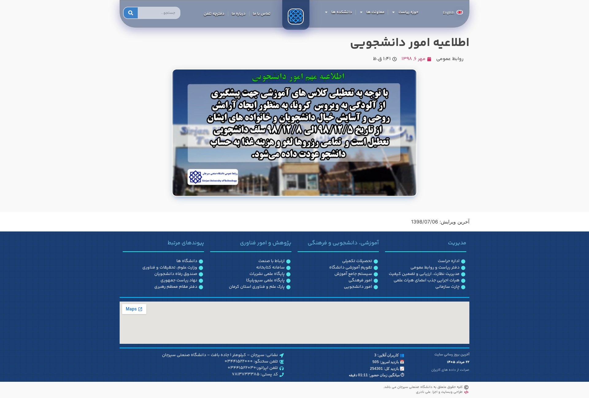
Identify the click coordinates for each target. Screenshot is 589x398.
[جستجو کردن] (131, 12)
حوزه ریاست (408, 12)
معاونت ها (375, 12)
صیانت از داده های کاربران (450, 370)
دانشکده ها (341, 12)
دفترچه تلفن (214, 14)
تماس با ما (262, 14)
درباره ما (239, 14)
